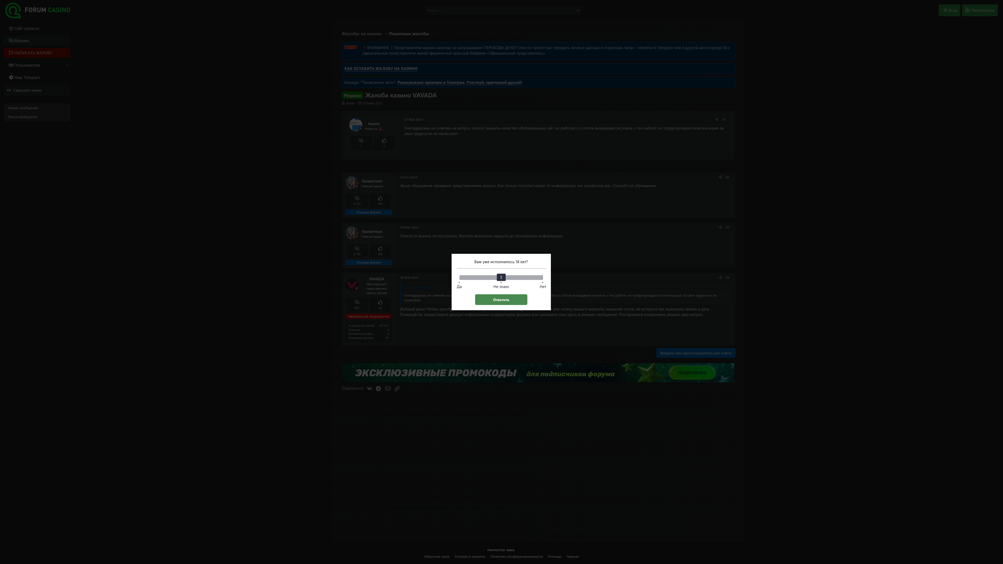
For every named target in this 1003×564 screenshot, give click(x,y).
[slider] (501, 277)
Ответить (501, 299)
